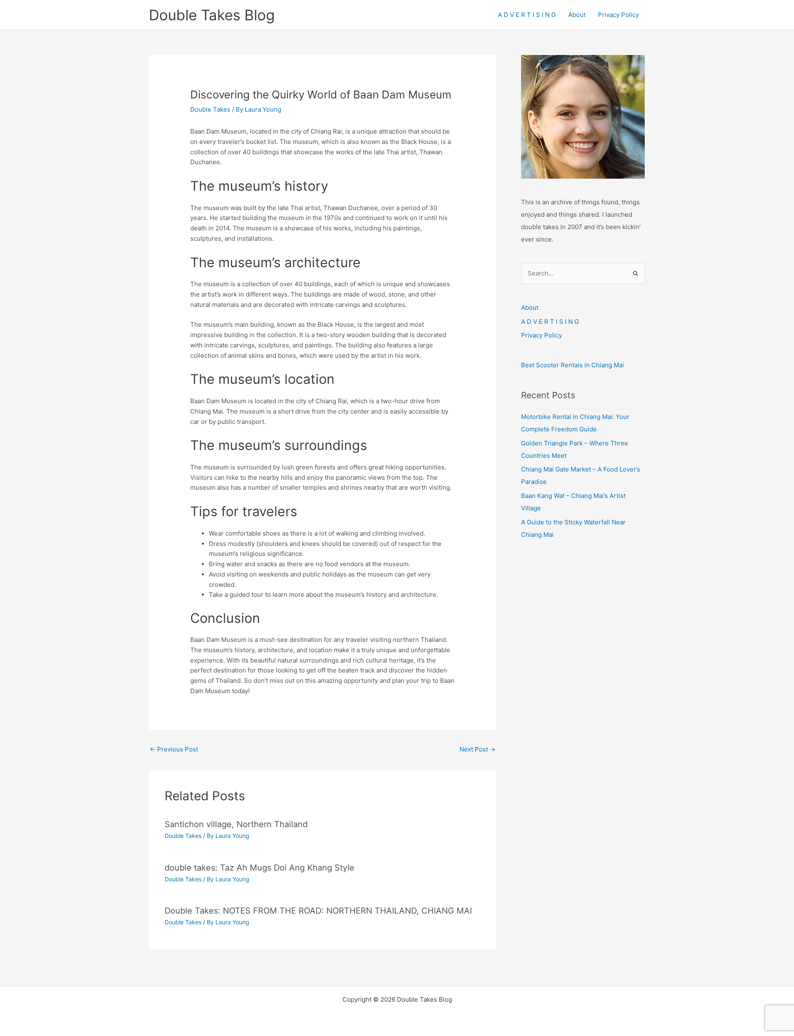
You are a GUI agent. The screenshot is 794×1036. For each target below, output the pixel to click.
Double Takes (210, 109)
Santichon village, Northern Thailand (236, 824)
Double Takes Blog (212, 15)
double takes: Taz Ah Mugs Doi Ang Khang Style (259, 868)
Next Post (477, 749)
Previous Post (174, 749)
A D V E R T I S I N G (527, 15)
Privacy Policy (618, 15)
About (577, 15)
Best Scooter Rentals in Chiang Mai (572, 365)
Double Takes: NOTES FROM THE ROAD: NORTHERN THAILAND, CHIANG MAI (318, 911)
